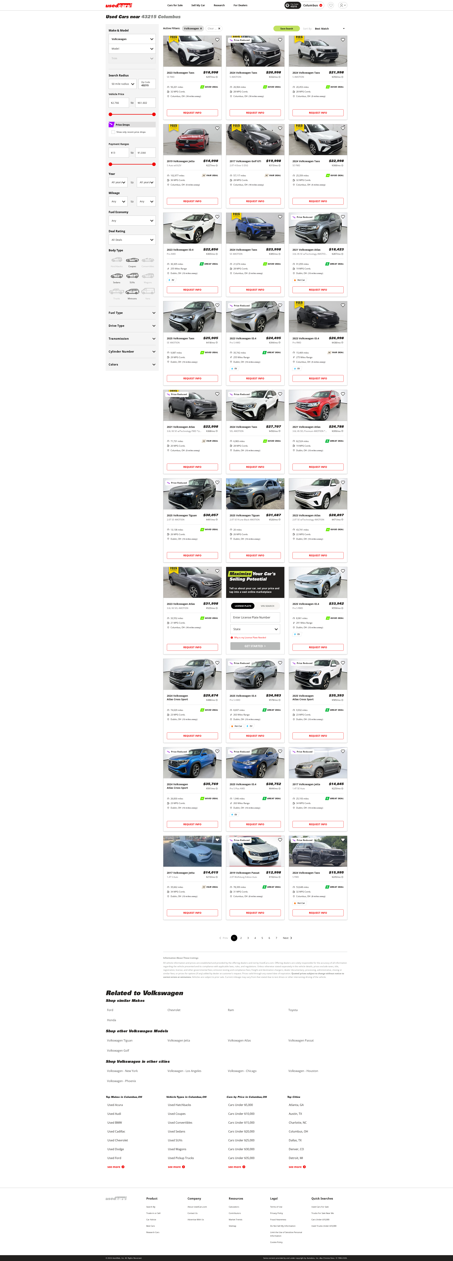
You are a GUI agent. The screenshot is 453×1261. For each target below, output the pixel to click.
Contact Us (192, 1213)
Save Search (286, 28)
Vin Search (267, 605)
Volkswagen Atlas (239, 1040)
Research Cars (152, 1232)
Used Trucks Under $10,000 (323, 1226)
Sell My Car (198, 5)
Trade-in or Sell (153, 1213)
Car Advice (151, 1219)
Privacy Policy (276, 1213)
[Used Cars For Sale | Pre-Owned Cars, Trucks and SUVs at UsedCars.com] (119, 5)
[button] (287, 940)
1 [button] (234, 938)
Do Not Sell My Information (283, 1226)
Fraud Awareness (278, 1219)
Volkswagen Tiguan (120, 1040)
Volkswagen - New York (122, 1071)
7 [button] (276, 938)
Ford (110, 1010)
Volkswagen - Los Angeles (184, 1071)
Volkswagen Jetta (179, 1040)
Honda (111, 1020)
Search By (150, 1206)
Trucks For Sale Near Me (322, 1213)
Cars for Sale (175, 5)
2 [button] (241, 938)
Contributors (235, 1213)
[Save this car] (217, 40)
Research (219, 5)
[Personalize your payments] (216, 77)
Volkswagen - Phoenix (121, 1081)
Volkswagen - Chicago (242, 1071)
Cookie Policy (276, 1242)
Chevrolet (174, 1010)
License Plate (243, 605)
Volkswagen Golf (118, 1050)
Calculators (234, 1206)
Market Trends (235, 1219)
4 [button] (255, 938)
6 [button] (269, 938)
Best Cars (150, 1226)
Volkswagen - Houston (303, 1071)
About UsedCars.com (197, 1206)
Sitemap (232, 1226)
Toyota (293, 1010)
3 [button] (248, 938)
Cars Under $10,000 (320, 1219)
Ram (231, 1010)
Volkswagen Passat (301, 1040)
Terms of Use (276, 1206)
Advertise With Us (196, 1219)
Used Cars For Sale (320, 1206)
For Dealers (240, 5)
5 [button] (262, 938)
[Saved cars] (331, 5)
